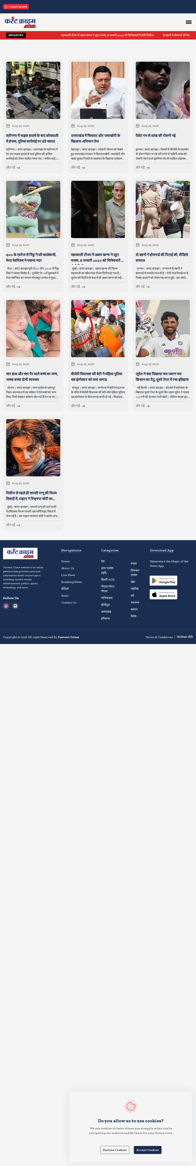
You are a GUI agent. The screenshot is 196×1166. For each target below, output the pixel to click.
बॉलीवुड (105, 605)
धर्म (132, 595)
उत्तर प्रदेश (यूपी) (107, 570)
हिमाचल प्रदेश (135, 573)
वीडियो (65, 589)
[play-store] (163, 581)
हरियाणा (105, 618)
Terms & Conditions (159, 637)
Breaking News (71, 582)
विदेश (133, 616)
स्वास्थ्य (135, 602)
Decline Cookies (115, 1150)
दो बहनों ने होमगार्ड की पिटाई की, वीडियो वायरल (166, 35)
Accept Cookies (147, 1150)
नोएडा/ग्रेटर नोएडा (107, 589)
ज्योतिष (135, 589)
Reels (65, 595)
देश (103, 561)
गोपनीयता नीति (185, 637)
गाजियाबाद (107, 598)
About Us (67, 568)
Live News (68, 575)
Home (65, 561)
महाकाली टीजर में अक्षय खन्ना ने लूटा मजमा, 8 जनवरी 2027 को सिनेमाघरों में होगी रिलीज (85, 35)
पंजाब (134, 563)
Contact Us (68, 602)
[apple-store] (163, 595)
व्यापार (134, 609)
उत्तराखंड (106, 611)
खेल (133, 582)
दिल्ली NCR (107, 579)
